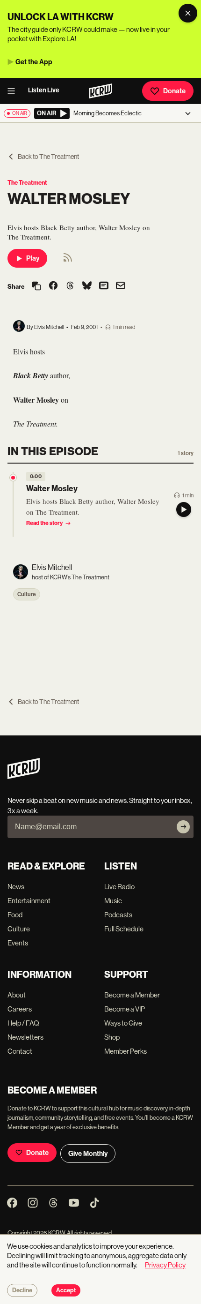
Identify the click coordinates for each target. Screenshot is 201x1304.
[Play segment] (183, 509)
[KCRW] (23, 776)
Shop (112, 1037)
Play (32, 258)
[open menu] (14, 91)
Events (17, 943)
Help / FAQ (23, 1023)
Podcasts (118, 915)
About (16, 995)
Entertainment (28, 901)
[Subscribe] (183, 826)
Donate (174, 91)
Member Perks (125, 1051)
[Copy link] (36, 286)
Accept (66, 1290)
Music (113, 901)
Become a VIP (124, 1009)
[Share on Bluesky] (87, 286)
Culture (26, 594)
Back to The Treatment (48, 156)
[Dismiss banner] (188, 13)
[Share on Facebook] (53, 286)
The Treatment (27, 182)
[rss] (67, 260)
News (15, 887)
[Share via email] (120, 287)
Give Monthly (88, 1153)
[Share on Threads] (70, 286)
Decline (22, 1290)
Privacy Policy (165, 1265)
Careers (19, 1009)
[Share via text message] (103, 286)
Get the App (33, 62)
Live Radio (119, 887)
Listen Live (43, 90)
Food (14, 915)
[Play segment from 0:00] (13, 477)
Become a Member (132, 995)
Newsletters (25, 1037)
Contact (19, 1051)
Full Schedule (124, 929)
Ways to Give (123, 1023)
